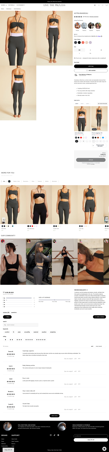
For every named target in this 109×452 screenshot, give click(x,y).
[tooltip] (87, 290)
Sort (92, 346)
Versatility (27, 332)
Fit (13, 332)
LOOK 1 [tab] (76, 103)
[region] (91, 127)
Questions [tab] (14, 312)
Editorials (3, 443)
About (2, 439)
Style (19, 332)
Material (36, 332)
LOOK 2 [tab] (82, 103)
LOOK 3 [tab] (87, 103)
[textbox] (20, 325)
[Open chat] (104, 449)
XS (79, 50)
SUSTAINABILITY (21, 5)
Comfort (7, 332)
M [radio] (83, 141)
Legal (13, 446)
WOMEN (3, 5)
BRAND (4, 435)
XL (93, 54)
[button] (102, 5)
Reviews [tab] (6, 312)
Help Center (14, 439)
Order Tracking (15, 441)
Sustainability (4, 446)
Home (2, 8)
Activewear (8, 8)
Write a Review (100, 317)
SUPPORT (16, 435)
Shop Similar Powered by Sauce (6, 175)
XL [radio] (90, 141)
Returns (13, 443)
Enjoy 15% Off (91, 439)
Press (2, 441)
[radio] (76, 138)
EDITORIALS (11, 5)
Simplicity (53, 332)
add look (91, 159)
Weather (44, 332)
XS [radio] (76, 141)
